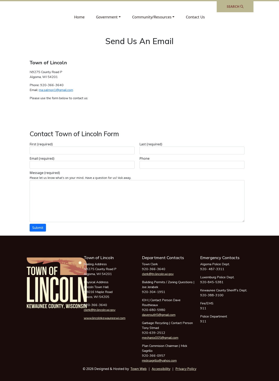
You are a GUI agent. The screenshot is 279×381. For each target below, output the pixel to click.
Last (151, 144)
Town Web (139, 369)
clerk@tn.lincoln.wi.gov (99, 310)
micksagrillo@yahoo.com (159, 360)
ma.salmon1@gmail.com (56, 90)
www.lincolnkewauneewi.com (104, 318)
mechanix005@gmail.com (160, 337)
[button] (108, 17)
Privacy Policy (185, 369)
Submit (37, 227)
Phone (145, 158)
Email (42, 158)
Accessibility (161, 369)
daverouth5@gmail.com (158, 315)
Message (45, 172)
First (41, 144)
